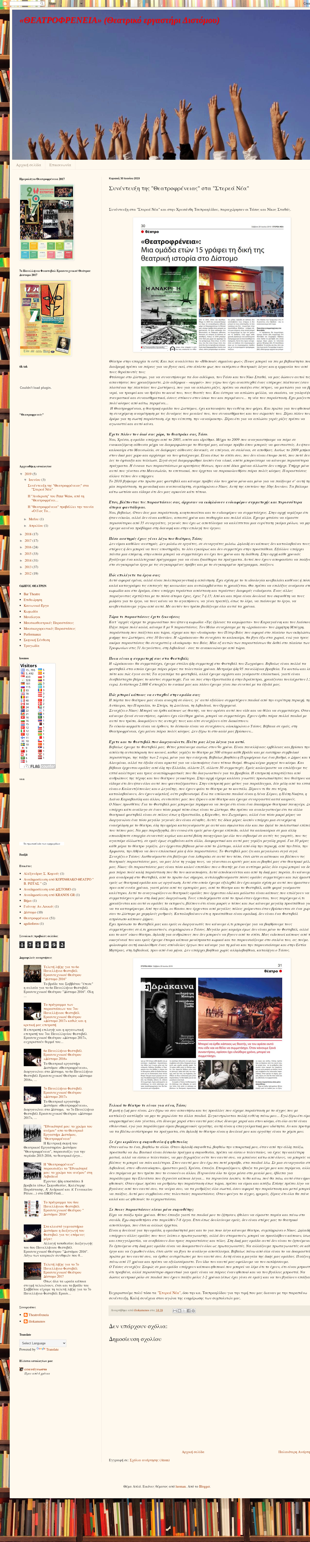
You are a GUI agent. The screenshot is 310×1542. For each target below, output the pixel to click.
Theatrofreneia (39, 1315)
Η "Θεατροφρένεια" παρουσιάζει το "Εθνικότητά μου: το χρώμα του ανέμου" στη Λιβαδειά (68, 1170)
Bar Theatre (32, 594)
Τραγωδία (31, 645)
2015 (28, 553)
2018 (28, 534)
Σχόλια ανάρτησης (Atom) (150, 1460)
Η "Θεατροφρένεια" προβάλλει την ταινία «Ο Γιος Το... (61, 508)
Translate (52, 1349)
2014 (28, 560)
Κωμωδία (31, 611)
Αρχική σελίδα (28, 164)
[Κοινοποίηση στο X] (184, 1310)
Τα (25, 843)
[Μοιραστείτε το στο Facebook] (188, 1310)
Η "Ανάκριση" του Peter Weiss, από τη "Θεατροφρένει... (56, 498)
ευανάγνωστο (35, 1369)
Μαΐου (34, 519)
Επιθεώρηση (33, 599)
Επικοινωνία (60, 164)
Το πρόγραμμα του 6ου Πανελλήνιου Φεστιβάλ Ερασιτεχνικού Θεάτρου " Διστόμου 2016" (64, 1208)
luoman (181, 1486)
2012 (28, 573)
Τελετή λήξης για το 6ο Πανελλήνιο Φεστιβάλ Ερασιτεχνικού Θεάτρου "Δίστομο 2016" (62, 972)
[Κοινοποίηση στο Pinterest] (193, 1310)
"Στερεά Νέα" (169, 1292)
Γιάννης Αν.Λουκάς (39, 906)
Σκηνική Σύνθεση (37, 639)
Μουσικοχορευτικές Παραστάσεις (50, 628)
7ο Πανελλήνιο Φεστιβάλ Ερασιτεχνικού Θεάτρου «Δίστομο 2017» (63, 1092)
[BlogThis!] (179, 1310)
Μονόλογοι (32, 617)
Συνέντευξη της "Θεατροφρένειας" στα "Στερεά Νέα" (58, 487)
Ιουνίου (35, 479)
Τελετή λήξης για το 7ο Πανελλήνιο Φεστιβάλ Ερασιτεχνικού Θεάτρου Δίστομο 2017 (62, 1270)
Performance (32, 634)
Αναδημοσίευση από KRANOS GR (49, 894)
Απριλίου (36, 525)
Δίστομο (30, 912)
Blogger (204, 1486)
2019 (28, 473)
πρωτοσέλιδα (34, 843)
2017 (28, 540)
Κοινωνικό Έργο (36, 605)
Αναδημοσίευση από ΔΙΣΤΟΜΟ (47, 889)
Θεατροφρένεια (36, 918)
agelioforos (31, 923)
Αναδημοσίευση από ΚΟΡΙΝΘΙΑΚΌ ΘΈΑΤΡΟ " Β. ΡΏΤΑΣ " (59, 881)
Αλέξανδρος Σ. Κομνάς (41, 873)
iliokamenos (37, 1321)
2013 (28, 567)
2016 (28, 547)
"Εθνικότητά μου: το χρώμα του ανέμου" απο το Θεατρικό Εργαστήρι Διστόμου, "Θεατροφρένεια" (68, 1132)
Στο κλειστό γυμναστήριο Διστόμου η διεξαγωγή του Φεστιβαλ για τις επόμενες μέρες (64, 1232)
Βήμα (28, 900)
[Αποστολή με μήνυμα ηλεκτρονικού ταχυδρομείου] (174, 1310)
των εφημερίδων (50, 843)
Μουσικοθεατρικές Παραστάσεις (49, 622)
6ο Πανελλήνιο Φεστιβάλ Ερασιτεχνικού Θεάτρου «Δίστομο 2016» (63, 1054)
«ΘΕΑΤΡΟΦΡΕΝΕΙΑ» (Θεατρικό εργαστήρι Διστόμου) (119, 20)
